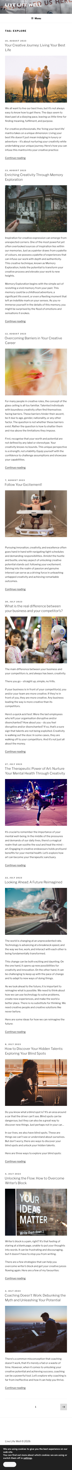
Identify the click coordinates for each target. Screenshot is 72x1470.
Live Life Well (23, 5)
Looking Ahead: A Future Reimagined (33, 882)
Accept (10, 1464)
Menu (38, 18)
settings (27, 1458)
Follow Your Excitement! (23, 485)
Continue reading (15, 157)
